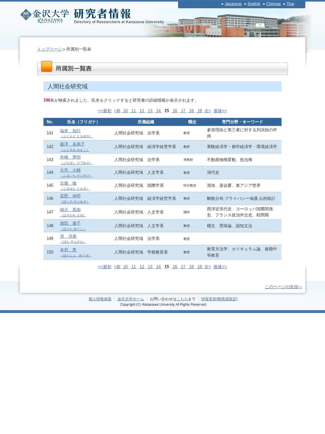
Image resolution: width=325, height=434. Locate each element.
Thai (290, 4)
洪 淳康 (73, 239)
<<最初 (104, 110)
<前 (117, 110)
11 (133, 110)
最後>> (220, 110)
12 (141, 110)
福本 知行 (76, 133)
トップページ (49, 49)
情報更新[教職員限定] (219, 299)
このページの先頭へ (283, 286)
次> (207, 110)
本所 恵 (76, 252)
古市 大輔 (76, 173)
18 (191, 110)
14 (158, 110)
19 (199, 110)
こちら (182, 299)
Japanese (233, 4)
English (254, 4)
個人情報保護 (100, 299)
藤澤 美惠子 (75, 147)
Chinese (273, 4)
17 (183, 110)
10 (125, 110)
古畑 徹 (75, 186)
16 (174, 110)
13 (150, 110)
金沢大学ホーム (130, 299)
